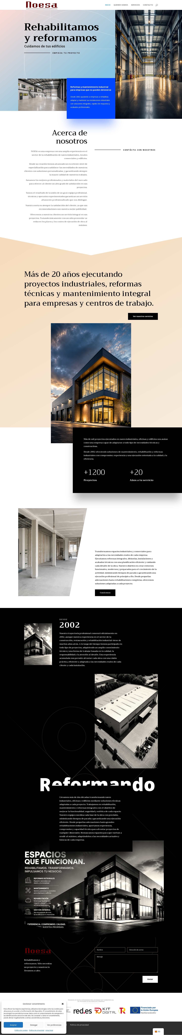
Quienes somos (121, 5)
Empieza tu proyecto (66, 53)
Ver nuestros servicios (143, 316)
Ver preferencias (54, 1025)
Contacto (148, 5)
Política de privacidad (36, 1030)
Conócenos (105, 592)
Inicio (107, 5)
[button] (62, 1004)
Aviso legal (49, 1030)
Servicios (135, 5)
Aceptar (13, 1025)
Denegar (34, 1025)
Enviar (150, 979)
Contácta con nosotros (139, 150)
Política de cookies (21, 1030)
